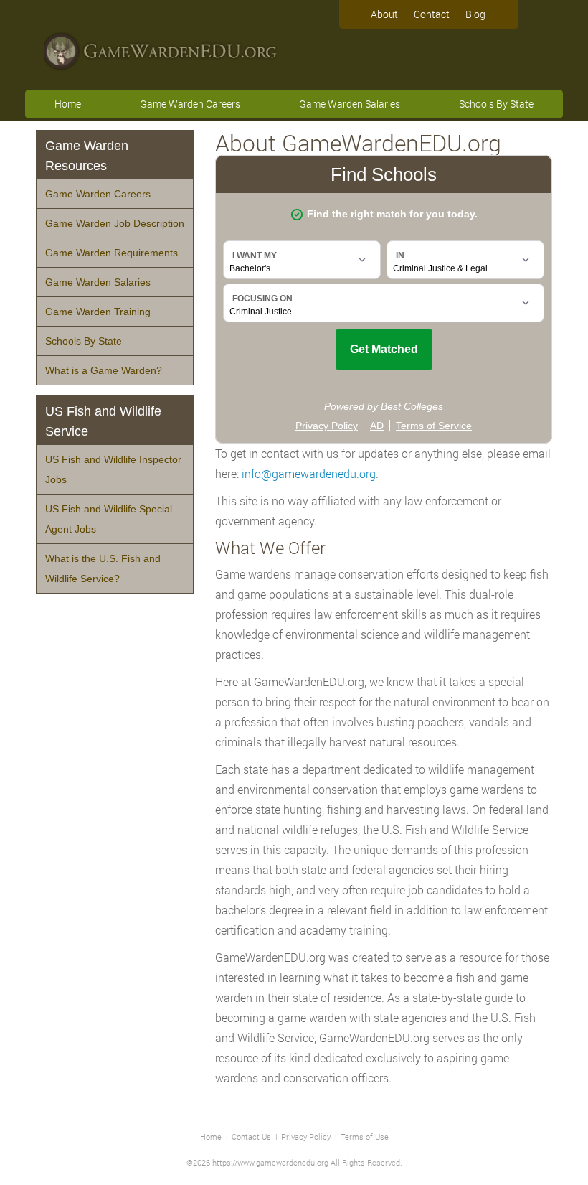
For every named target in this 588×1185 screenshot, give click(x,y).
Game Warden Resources (86, 156)
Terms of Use (365, 1136)
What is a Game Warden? (103, 370)
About (384, 14)
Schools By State (496, 104)
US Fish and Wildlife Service (103, 421)
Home (67, 104)
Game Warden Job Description (114, 223)
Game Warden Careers (190, 104)
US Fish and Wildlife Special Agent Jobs (108, 519)
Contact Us (251, 1136)
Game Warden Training (98, 311)
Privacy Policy (306, 1136)
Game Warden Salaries (349, 104)
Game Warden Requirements (111, 252)
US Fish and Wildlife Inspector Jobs (113, 469)
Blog (475, 14)
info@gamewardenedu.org (309, 473)
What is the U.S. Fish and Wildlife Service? (103, 568)
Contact (432, 14)
